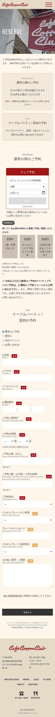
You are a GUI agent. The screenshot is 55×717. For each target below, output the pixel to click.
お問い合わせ (12, 344)
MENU (26, 679)
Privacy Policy (17, 627)
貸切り (8, 336)
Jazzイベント (12, 340)
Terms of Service (32, 627)
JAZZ (36, 679)
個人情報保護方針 (13, 595)
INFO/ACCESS (11, 679)
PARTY (20, 684)
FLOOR (47, 679)
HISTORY (33, 684)
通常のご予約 (12, 331)
